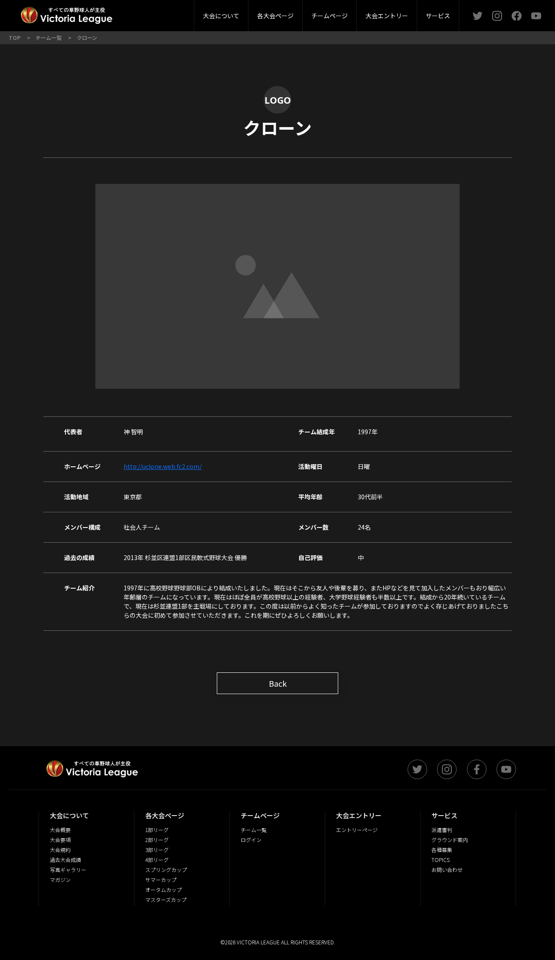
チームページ (329, 15)
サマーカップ (160, 879)
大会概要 (151, 13)
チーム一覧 (254, 829)
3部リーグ (175, 13)
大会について (221, 15)
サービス (438, 15)
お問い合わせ (447, 869)
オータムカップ (163, 889)
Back (278, 683)
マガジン (60, 879)
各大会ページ (275, 15)
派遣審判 (175, 13)
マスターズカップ (165, 899)
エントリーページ (357, 829)
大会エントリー (387, 15)
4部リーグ (157, 859)
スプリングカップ (166, 869)
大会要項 (60, 839)
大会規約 (60, 849)
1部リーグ (157, 829)
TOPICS (440, 859)
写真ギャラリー (68, 869)
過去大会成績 (65, 859)
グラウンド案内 (449, 839)
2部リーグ (125, 13)
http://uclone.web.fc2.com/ (163, 466)
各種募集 (441, 849)
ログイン (251, 839)
